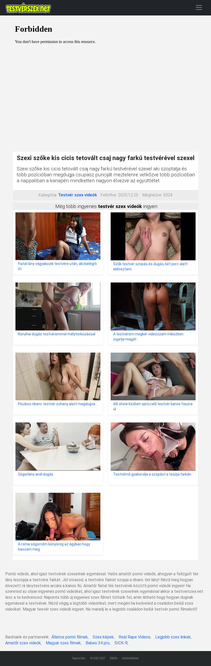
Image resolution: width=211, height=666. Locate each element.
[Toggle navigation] (199, 7)
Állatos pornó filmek (69, 637)
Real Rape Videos (134, 637)
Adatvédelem (130, 658)
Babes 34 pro (98, 642)
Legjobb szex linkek (173, 637)
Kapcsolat (78, 658)
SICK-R (121, 642)
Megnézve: (152, 195)
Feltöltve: (109, 195)
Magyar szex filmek (63, 642)
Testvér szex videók (77, 195)
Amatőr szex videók (23, 642)
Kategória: (48, 195)
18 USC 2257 (97, 658)
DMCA (113, 658)
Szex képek (103, 637)
